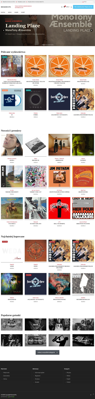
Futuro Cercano (35, 223)
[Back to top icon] (93, 394)
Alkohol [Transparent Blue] (83, 115)
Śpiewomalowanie (59, 299)
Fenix (35, 266)
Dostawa (37, 379)
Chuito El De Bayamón (12, 222)
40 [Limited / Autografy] (59, 115)
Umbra (35, 115)
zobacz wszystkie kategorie (46, 352)
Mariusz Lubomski (59, 297)
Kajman (83, 158)
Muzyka (69, 372)
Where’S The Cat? (35, 192)
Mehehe (35, 113)
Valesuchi (35, 222)
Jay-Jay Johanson (36, 190)
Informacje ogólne (39, 372)
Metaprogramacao (83, 299)
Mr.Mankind (12, 299)
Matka (12, 160)
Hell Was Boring (59, 223)
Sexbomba (83, 113)
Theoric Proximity (11, 192)
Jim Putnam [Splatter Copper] (59, 192)
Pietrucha (62, 158)
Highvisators (83, 192)
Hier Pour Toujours (83, 223)
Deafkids (83, 297)
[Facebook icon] (90, 394)
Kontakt (37, 382)
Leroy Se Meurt (83, 222)
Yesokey (83, 160)
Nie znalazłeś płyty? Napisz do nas (83, 6)
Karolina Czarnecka (12, 158)
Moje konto (6, 372)
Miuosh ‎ (57, 158)
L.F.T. (59, 222)
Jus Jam (12, 190)
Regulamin (37, 375)
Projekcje (35, 160)
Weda (12, 266)
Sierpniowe (59, 160)
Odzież (68, 382)
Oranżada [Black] (83, 81)
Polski (85, 1)
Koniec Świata (35, 79)
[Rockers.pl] (6, 7)
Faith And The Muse (11, 79)
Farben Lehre (12, 113)
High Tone (83, 190)
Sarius (35, 158)
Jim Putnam (59, 190)
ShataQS (12, 264)
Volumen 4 (11, 223)
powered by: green (7, 396)
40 (12, 115)
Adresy (5, 379)
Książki (68, 379)
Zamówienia (6, 375)
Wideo (68, 375)
